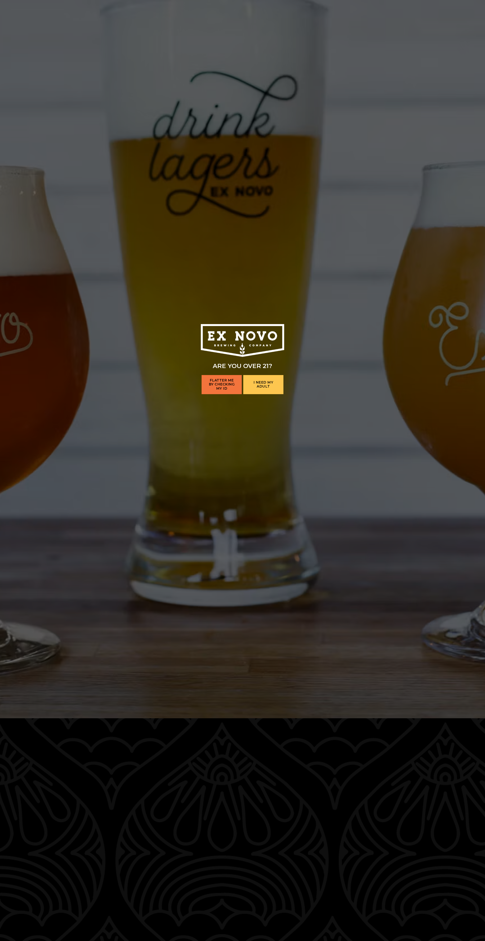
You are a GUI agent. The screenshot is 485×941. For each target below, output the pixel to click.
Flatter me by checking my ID (222, 496)
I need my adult (263, 496)
